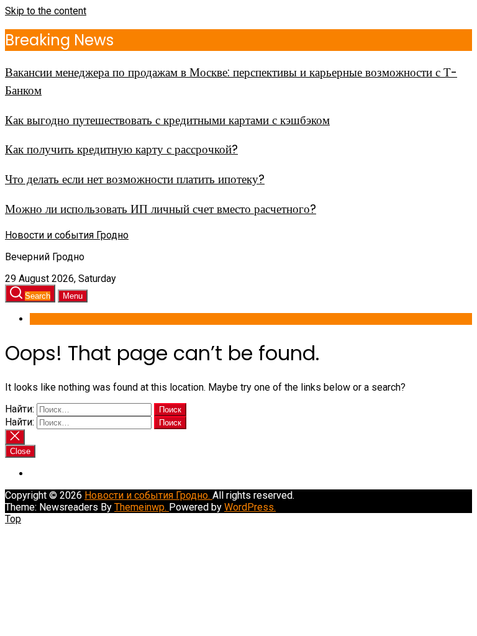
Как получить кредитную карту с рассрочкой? (121, 149)
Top (13, 519)
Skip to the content (45, 11)
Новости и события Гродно (67, 235)
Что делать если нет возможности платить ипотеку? (135, 179)
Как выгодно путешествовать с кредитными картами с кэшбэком (167, 120)
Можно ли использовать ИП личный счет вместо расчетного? (160, 209)
